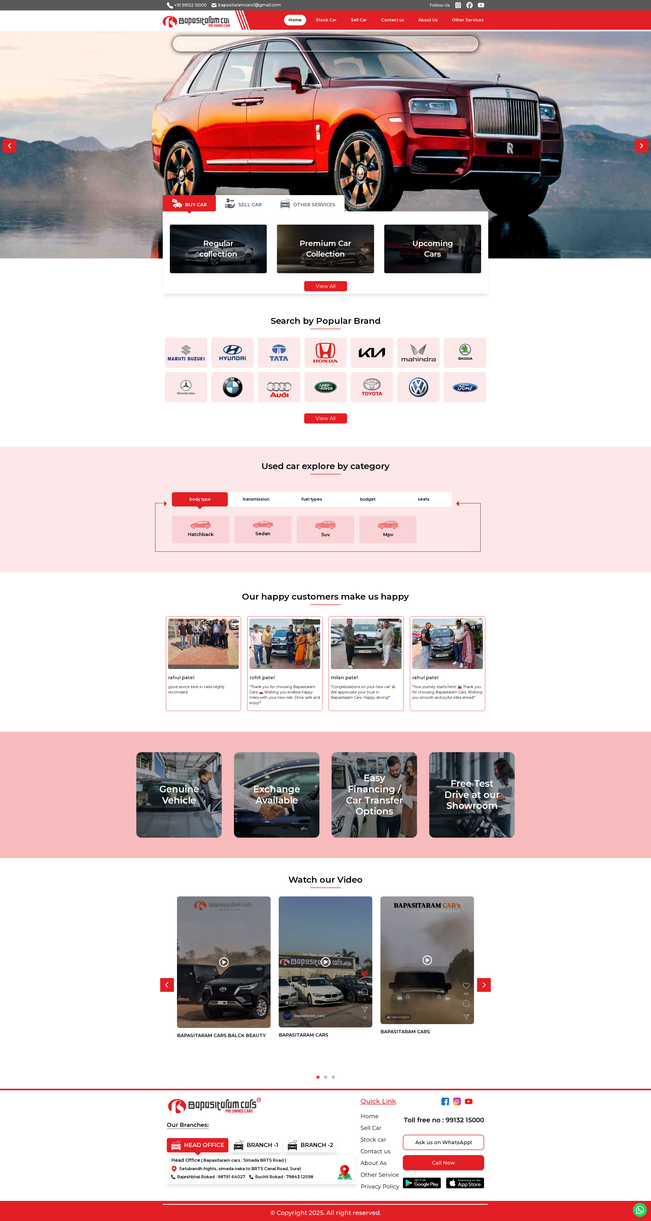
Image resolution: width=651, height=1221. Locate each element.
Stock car (373, 1139)
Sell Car (371, 1128)
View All (326, 286)
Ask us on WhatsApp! (443, 1142)
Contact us (376, 1151)
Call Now (443, 1163)
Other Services (468, 20)
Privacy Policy (380, 1186)
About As (374, 1163)
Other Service (380, 1174)
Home (370, 1116)
